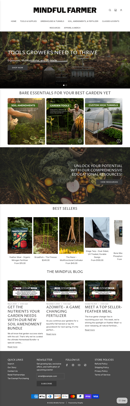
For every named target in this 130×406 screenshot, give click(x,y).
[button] (10, 241)
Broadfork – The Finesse (46, 257)
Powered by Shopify (75, 403)
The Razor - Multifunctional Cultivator (71, 258)
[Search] (110, 10)
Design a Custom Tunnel (25, 67)
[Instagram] (73, 365)
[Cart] (115, 10)
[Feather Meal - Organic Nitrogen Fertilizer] (20, 235)
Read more (12, 347)
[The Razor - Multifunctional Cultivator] (71, 235)
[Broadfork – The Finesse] (45, 235)
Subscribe (46, 383)
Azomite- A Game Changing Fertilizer (63, 311)
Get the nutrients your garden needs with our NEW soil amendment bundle (25, 318)
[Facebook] (67, 365)
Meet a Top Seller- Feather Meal (103, 309)
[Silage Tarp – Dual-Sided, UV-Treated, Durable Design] (97, 232)
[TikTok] (85, 365)
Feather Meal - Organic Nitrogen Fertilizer (20, 258)
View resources (109, 182)
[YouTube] (79, 365)
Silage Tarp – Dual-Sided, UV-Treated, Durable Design (97, 254)
